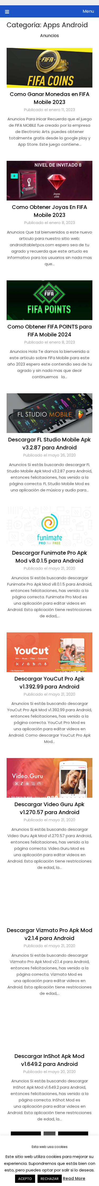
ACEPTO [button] (25, 1178)
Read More (74, 1178)
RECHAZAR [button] (50, 1178)
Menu (88, 11)
